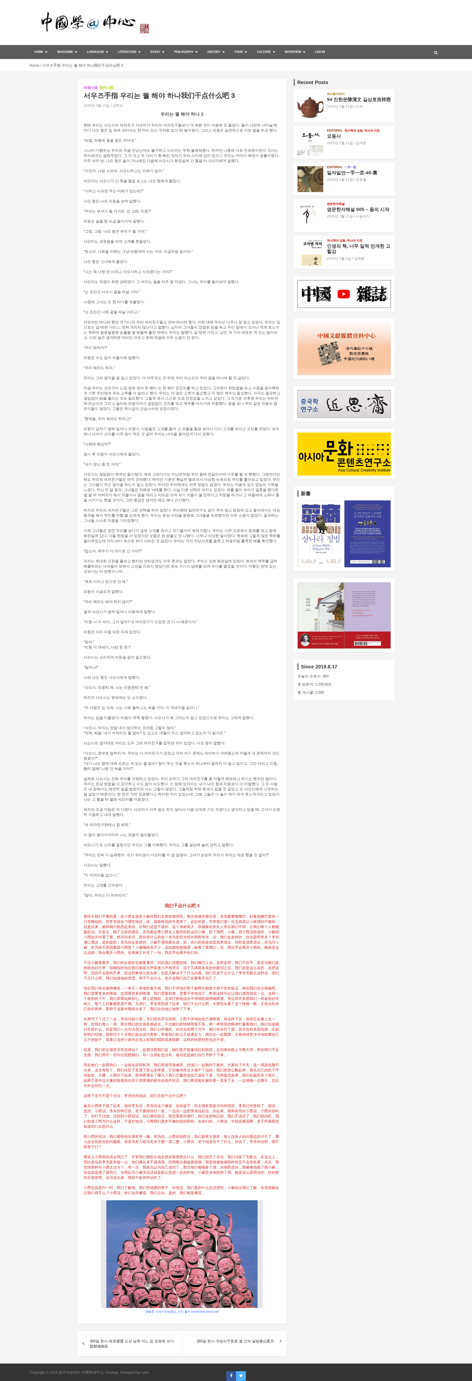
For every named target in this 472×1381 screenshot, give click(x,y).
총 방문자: (306, 684)
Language (95, 52)
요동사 (334, 136)
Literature (127, 52)
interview (293, 52)
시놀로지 (363, 216)
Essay (155, 52)
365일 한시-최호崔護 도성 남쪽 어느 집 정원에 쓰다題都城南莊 (132, 1343)
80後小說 (91, 88)
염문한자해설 (336, 204)
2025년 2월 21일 (340, 106)
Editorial (335, 130)
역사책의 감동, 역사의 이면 (362, 130)
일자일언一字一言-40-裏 (352, 172)
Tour (239, 52)
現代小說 (106, 88)
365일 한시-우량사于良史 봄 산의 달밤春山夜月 (235, 1341)
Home (38, 52)
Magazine (65, 52)
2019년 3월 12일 (97, 105)
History (214, 52)
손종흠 (361, 179)
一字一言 (350, 167)
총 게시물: (306, 692)
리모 (359, 106)
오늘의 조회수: (310, 676)
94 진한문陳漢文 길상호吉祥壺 (359, 99)
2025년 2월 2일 (339, 258)
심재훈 (361, 143)
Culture (264, 52)
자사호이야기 (336, 94)
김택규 (118, 105)
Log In (320, 52)
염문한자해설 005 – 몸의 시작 (358, 209)
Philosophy (183, 52)
